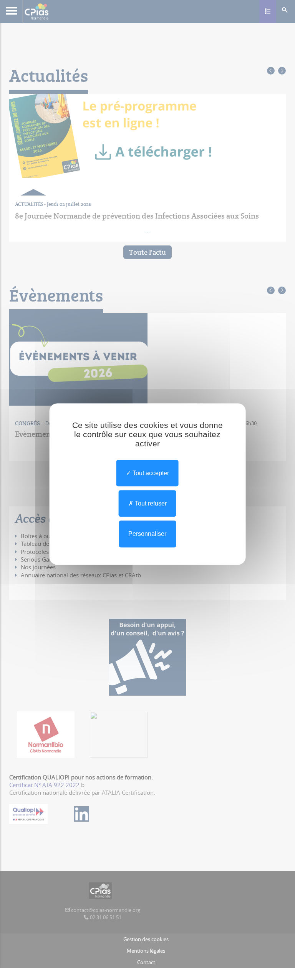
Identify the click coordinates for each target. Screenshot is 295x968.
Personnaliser (147, 534)
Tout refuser (150, 503)
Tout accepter (150, 473)
